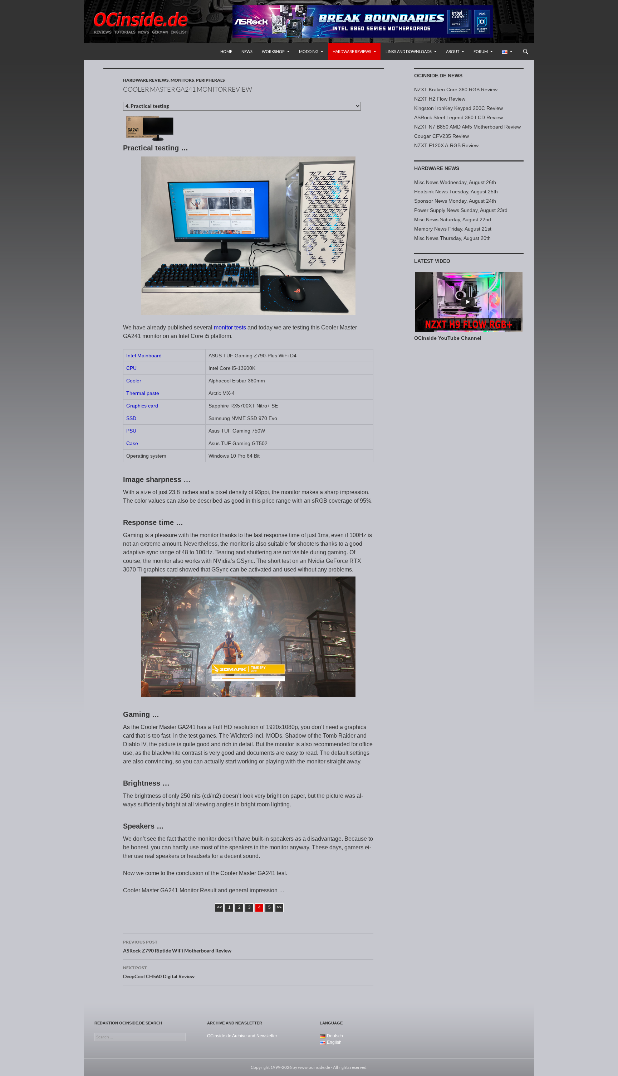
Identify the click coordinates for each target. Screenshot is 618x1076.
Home (226, 51)
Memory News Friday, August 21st (452, 229)
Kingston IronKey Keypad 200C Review (458, 108)
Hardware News (436, 168)
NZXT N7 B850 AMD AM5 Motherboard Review (467, 127)
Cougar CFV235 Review (441, 136)
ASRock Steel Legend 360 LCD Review (458, 117)
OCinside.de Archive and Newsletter (242, 1035)
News (246, 51)
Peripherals (210, 80)
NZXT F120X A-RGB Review (446, 145)
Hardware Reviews (352, 51)
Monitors (182, 80)
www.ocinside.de (314, 1067)
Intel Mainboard (144, 355)
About (452, 51)
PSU (131, 431)
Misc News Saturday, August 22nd (452, 219)
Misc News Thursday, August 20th (452, 238)
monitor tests (230, 327)
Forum (481, 51)
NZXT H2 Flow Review (439, 99)
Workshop (273, 51)
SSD (131, 418)
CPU (131, 368)
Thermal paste (142, 393)
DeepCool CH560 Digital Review (159, 972)
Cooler (133, 380)
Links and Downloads (409, 51)
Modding (308, 51)
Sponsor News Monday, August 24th (455, 201)
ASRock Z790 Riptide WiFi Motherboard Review (177, 946)
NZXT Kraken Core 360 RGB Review (455, 89)
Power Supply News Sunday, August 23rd (460, 210)
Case (132, 443)
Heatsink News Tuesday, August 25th (456, 191)
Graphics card (142, 406)
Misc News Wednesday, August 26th (455, 182)
